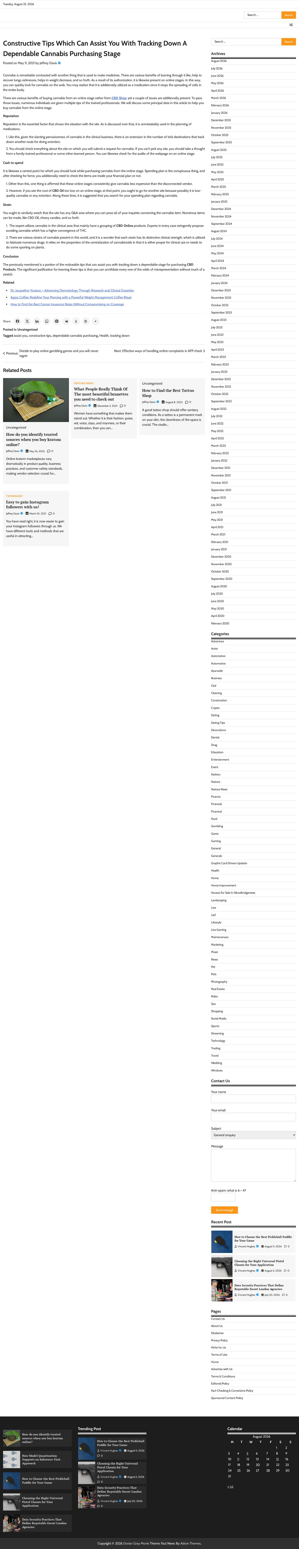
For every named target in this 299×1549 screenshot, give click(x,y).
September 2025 (221, 142)
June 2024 (217, 246)
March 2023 (218, 357)
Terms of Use (219, 1354)
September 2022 (221, 401)
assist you (20, 336)
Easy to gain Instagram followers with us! (27, 504)
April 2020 (217, 616)
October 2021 (219, 483)
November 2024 (221, 216)
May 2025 (217, 172)
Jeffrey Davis (48, 63)
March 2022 (218, 445)
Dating (215, 715)
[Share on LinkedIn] (37, 321)
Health (104, 336)
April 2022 (217, 438)
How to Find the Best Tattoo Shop (168, 393)
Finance (215, 796)
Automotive (218, 663)
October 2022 (219, 394)
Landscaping (218, 900)
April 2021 (217, 527)
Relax (214, 996)
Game (214, 833)
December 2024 (221, 209)
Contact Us (218, 1319)
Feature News (83, 383)
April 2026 (217, 90)
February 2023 (220, 364)
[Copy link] (95, 321)
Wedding (216, 1063)
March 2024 (218, 268)
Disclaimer (217, 1333)
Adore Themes (190, 1543)
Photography (219, 981)
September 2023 (221, 312)
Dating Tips (218, 723)
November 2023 (221, 297)
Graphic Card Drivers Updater (229, 863)
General (216, 848)
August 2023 (219, 320)
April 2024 (217, 261)
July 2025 (217, 157)
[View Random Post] (291, 25)
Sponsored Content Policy (227, 1398)
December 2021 (220, 468)
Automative (218, 656)
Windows (217, 1070)
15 (277, 1459)
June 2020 (217, 601)
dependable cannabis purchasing (75, 336)
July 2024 (217, 238)
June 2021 (217, 512)
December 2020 (221, 556)
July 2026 (217, 68)
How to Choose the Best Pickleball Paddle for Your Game (263, 1239)
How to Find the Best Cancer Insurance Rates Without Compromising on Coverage (67, 304)
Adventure (217, 641)
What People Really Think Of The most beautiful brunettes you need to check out (101, 394)
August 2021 (218, 497)
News (214, 959)
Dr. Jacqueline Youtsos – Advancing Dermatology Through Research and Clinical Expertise (72, 290)
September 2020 (221, 579)
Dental (215, 737)
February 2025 (220, 194)
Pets (213, 974)
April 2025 (217, 179)
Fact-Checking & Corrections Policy (232, 1390)
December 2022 (221, 379)
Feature (215, 782)
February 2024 (220, 275)
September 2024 (221, 224)
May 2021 (217, 520)
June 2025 (217, 164)
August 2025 (219, 150)
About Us (217, 1326)
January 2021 (219, 549)
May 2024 (217, 253)
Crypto (215, 708)
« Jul (230, 1487)
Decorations (218, 730)
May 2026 (217, 83)
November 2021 (221, 475)
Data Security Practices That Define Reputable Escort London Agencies (259, 1287)
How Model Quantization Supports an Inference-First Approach (41, 1459)
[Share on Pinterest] (56, 321)
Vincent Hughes (246, 1246)
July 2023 (217, 327)
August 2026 (219, 61)
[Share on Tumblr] (76, 321)
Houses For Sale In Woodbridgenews (233, 893)
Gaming (216, 841)
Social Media (218, 1018)
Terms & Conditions (223, 1376)
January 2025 (219, 201)
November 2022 (221, 386)
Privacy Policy (219, 1340)
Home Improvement (223, 885)
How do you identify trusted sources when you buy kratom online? (33, 439)
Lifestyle (216, 922)
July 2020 (217, 593)
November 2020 (221, 564)
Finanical (216, 811)
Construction (219, 700)
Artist (214, 648)
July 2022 (216, 416)
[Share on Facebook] (17, 321)
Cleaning (216, 693)
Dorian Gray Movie (136, 1543)
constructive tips (40, 336)
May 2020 (217, 608)
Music (214, 952)
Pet (213, 967)
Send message (224, 1210)
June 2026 (217, 76)
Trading (215, 1048)
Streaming (217, 1033)
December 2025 (221, 120)
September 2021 (221, 490)
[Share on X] (27, 321)
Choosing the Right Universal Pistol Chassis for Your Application (259, 1263)
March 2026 (218, 98)
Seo (213, 1004)
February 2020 (220, 623)
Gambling (217, 826)
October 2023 (219, 305)
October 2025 (219, 135)
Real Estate (218, 989)
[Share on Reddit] (66, 321)
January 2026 (219, 113)
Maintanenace (219, 937)
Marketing (217, 944)
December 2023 (221, 290)
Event (214, 767)
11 (238, 1459)
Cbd (213, 685)
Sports (215, 1026)
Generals (216, 856)
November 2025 (221, 127)
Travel (214, 1055)
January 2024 (219, 283)
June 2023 (217, 335)
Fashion (215, 774)
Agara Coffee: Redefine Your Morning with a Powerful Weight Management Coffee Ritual (71, 297)
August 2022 (218, 409)
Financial (216, 804)
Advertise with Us (221, 1369)
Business (216, 678)
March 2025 (218, 187)
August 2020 (219, 586)
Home (215, 878)
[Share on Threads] (86, 321)
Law (213, 907)
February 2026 (220, 105)
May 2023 (217, 342)
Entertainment (220, 759)
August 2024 (219, 231)
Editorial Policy (220, 1383)
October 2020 (220, 571)
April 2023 (217, 349)
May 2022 (217, 431)
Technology (14, 496)
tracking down (120, 336)
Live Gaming (218, 930)
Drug (214, 745)
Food (214, 819)
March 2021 (218, 534)
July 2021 (216, 505)
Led (213, 915)
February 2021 (219, 542)
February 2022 (220, 453)
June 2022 (217, 423)
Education (217, 752)
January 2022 (219, 460)
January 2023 (219, 372)
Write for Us (218, 1347)
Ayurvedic (217, 671)
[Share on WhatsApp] (47, 321)
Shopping (217, 1011)
